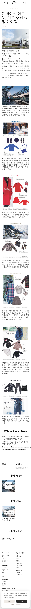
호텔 (3, 572)
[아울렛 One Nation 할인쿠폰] (9, 486)
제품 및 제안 (20, 570)
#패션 (17, 467)
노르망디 (18, 558)
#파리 (17, 468)
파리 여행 (16, 8)
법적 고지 (4, 558)
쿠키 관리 (4, 562)
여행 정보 (5, 579)
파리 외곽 (18, 555)
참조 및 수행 (5, 569)
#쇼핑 (19, 468)
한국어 (25, 3)
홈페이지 (11, 8)
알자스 (17, 567)
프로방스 (18, 562)
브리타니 (18, 560)
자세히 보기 (18, 604)
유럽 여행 (4, 585)
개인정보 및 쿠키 (6, 560)
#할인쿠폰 (26, 467)
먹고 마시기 (5, 567)
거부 (9, 601)
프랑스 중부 (18, 556)
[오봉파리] (15, 2)
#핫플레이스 (21, 467)
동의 (21, 601)
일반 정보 (4, 581)
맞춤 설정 (12, 604)
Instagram (6, 590)
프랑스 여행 (20, 553)
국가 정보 (4, 583)
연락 (3, 556)
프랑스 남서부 (19, 563)
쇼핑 (20, 8)
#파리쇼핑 (23, 468)
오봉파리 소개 (5, 555)
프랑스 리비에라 (20, 565)
